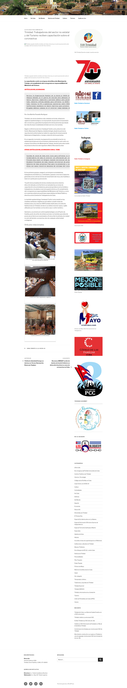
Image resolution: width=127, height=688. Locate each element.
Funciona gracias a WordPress (65, 683)
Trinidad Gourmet (79, 586)
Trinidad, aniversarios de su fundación (84, 592)
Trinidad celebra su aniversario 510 (84, 617)
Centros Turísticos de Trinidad (82, 474)
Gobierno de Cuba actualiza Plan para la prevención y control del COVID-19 (55, 164)
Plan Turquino (78, 560)
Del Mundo (42, 18)
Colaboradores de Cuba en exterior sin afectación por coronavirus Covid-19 (55, 158)
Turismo (72, 18)
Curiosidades (78, 490)
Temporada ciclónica (80, 579)
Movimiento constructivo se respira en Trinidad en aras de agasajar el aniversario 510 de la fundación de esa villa (88, 636)
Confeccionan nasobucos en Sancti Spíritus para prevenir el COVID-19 (53, 106)
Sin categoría (78, 576)
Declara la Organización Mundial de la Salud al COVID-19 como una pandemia (55, 95)
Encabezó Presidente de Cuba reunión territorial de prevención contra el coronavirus (59, 162)
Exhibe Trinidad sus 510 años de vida (84, 620)
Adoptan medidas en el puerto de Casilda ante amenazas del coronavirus (53, 98)
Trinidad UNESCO (79, 589)
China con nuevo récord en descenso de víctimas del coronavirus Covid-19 (54, 166)
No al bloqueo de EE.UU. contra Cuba (84, 550)
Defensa (76, 496)
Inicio (25, 18)
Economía (77, 506)
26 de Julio (77, 467)
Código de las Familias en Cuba (82, 480)
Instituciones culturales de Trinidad (84, 544)
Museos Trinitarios (79, 547)
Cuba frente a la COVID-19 (36, 348)
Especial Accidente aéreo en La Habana (85, 519)
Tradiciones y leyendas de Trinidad (83, 582)
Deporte (76, 503)
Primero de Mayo (79, 566)
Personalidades (78, 556)
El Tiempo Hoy (78, 516)
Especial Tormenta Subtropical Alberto (85, 527)
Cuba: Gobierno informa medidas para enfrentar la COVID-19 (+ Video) (53, 102)
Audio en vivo (82, 18)
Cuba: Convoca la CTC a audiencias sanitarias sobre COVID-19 (49, 104)
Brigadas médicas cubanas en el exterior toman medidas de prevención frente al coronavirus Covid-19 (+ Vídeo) (68, 108)
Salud (76, 573)
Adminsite (39, 29)
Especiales (77, 531)
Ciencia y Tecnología (80, 477)
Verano (76, 602)
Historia (76, 537)
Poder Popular (78, 563)
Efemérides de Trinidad (80, 513)
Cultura (65, 18)
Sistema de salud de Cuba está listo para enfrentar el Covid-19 (51, 156)
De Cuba (33, 18)
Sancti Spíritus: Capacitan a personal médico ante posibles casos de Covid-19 (56, 100)
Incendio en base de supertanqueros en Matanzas (88, 540)
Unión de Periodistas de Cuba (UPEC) (84, 598)
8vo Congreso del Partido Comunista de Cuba (87, 471)
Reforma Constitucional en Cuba (83, 569)
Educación (77, 509)
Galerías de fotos (79, 534)
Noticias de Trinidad (53, 18)
